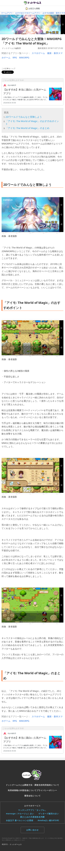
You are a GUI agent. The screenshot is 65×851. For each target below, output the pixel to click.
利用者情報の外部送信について (22, 790)
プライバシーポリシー (47, 790)
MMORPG (24, 57)
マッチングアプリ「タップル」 (32, 810)
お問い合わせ (32, 830)
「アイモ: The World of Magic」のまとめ (27, 128)
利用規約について (51, 785)
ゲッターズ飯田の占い (48, 813)
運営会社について (32, 795)
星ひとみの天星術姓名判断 (32, 817)
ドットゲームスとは (15, 785)
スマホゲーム (38, 53)
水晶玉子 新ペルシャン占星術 (19, 820)
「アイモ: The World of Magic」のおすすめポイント (32, 122)
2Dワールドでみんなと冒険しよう (24, 116)
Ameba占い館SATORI (48, 820)
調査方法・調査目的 (33, 785)
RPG (15, 57)
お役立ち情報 (34, 8)
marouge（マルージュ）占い (20, 813)
